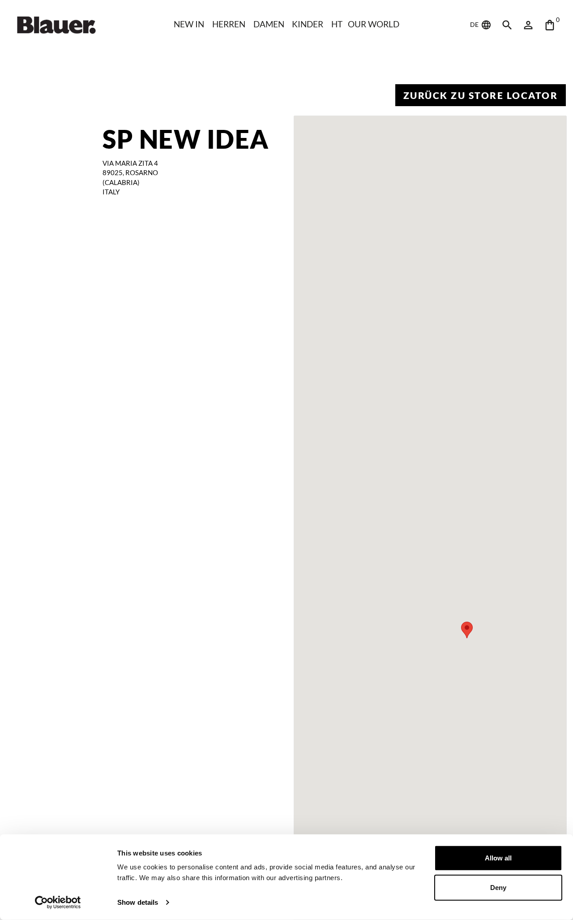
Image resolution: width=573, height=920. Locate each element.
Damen (268, 24)
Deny (498, 887)
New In (189, 24)
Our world (373, 24)
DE (475, 24)
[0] (549, 25)
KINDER (307, 24)
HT (336, 24)
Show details (137, 902)
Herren (228, 24)
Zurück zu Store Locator (480, 95)
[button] (467, 630)
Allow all (498, 858)
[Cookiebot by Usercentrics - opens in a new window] (58, 902)
